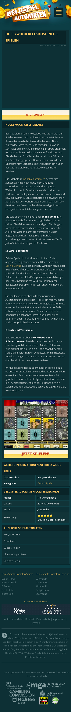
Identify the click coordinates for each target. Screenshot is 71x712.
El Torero (7, 586)
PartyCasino (42, 590)
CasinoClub (42, 582)
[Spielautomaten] (28, 17)
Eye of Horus (9, 578)
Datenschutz (43, 619)
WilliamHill (41, 586)
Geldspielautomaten (34, 179)
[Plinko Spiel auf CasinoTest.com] (36, 609)
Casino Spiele (44, 483)
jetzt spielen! (35, 115)
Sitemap (35, 623)
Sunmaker (41, 578)
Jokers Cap (7, 593)
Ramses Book (9, 582)
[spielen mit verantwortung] (43, 703)
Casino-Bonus (13, 265)
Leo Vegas (41, 593)
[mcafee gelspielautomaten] (24, 703)
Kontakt (29, 619)
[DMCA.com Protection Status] (55, 703)
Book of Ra (7, 590)
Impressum (59, 619)
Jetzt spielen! (35, 453)
